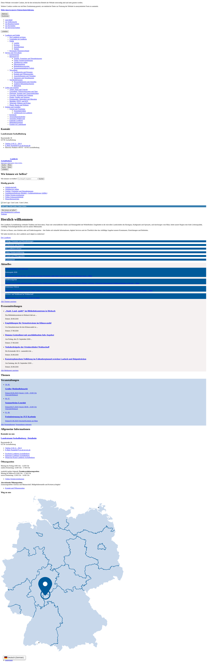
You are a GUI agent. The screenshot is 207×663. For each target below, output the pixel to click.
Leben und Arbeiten (12, 88)
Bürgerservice (14, 57)
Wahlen (16, 49)
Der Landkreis (6, 238)
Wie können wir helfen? (9, 179)
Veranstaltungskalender (17, 117)
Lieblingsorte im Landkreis (23, 113)
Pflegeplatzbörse (19, 64)
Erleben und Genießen (12, 107)
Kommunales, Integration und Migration (23, 99)
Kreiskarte (12, 115)
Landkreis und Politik (12, 35)
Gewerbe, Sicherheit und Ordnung (21, 95)
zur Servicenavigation (12, 28)
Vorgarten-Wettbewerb (17, 119)
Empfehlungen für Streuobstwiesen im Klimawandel (28, 323)
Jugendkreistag (19, 47)
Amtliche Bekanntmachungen (24, 84)
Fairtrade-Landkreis (16, 120)
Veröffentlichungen (16, 80)
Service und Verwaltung (13, 53)
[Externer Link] (62, 574)
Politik (11, 41)
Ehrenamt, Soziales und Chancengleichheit (24, 93)
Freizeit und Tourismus (17, 109)
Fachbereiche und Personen (23, 72)
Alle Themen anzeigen (8, 301)
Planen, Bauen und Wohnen (19, 105)
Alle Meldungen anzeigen (9, 370)
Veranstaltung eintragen (23, 424)
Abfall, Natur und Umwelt (18, 89)
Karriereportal (14, 55)
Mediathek (17, 86)
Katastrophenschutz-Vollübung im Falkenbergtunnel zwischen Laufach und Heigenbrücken (45, 359)
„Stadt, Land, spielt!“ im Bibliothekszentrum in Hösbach (30, 311)
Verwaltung (13, 70)
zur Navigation (10, 26)
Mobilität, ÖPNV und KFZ (18, 101)
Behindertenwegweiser (21, 66)
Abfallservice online (20, 62)
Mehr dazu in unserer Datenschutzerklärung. (17, 10)
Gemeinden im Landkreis (18, 39)
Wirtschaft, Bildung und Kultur (20, 103)
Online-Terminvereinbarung (23, 60)
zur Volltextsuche (11, 22)
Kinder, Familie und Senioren (19, 97)
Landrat (16, 43)
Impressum (9, 660)
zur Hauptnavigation (12, 24)
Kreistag (17, 45)
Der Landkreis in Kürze (17, 37)
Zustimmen (5, 16)
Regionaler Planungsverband (19, 51)
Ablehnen (5, 14)
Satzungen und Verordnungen (24, 78)
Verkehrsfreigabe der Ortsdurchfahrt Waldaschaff (27, 347)
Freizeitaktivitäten (20, 111)
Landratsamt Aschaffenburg (19, 438)
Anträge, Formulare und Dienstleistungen (28, 58)
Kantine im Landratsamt (17, 124)
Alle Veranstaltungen (8, 424)
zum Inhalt (8, 20)
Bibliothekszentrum (16, 122)
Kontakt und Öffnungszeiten (23, 74)
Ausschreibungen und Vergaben (25, 76)
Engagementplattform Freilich (24, 68)
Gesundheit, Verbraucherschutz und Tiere (23, 91)
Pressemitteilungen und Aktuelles (25, 82)
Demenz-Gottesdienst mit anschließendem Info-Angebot (29, 335)
